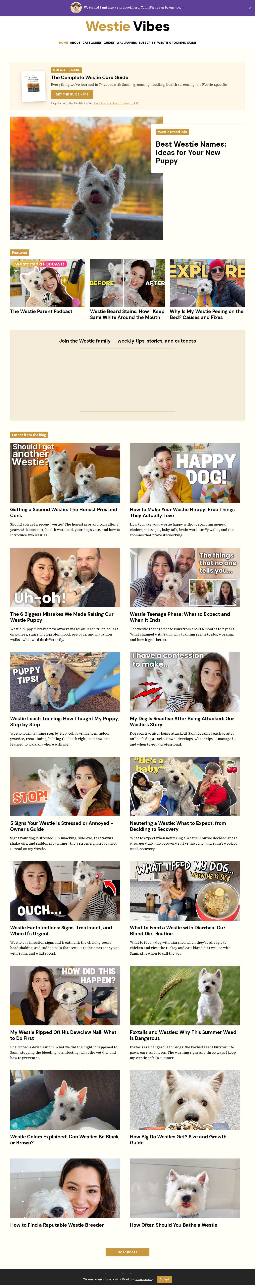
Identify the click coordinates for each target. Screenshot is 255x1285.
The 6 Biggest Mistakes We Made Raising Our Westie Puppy (62, 617)
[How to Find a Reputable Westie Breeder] (65, 1188)
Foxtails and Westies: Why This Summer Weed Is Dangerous (183, 1035)
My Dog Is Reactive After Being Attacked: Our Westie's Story (182, 722)
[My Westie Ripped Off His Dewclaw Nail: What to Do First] (65, 995)
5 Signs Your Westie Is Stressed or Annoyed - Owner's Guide (61, 826)
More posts (127, 1252)
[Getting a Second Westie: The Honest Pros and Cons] (65, 473)
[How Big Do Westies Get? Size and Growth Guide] (185, 1100)
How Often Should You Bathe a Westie (173, 1225)
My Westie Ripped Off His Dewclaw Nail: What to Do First (63, 1035)
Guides (109, 43)
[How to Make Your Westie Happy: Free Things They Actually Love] (185, 473)
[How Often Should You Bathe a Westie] (185, 1188)
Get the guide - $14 (72, 94)
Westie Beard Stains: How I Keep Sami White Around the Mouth (127, 314)
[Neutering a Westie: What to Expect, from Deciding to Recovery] (185, 786)
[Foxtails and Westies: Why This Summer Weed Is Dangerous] (185, 995)
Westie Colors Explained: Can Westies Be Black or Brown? (64, 1140)
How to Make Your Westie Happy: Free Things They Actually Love (182, 512)
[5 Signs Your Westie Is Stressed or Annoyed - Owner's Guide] (65, 786)
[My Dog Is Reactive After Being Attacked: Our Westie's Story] (185, 682)
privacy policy (144, 1279)
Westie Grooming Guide (176, 43)
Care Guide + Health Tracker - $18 (116, 103)
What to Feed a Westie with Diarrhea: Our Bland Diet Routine (177, 931)
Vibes (26, 26)
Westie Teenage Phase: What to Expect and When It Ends (180, 617)
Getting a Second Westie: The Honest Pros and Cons (63, 512)
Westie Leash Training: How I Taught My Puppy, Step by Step (64, 722)
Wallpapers (127, 43)
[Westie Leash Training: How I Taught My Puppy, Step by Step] (65, 682)
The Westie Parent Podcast (41, 311)
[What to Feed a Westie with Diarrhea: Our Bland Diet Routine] (185, 891)
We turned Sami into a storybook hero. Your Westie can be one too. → (134, 7)
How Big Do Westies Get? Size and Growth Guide (178, 1140)
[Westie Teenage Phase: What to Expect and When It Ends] (185, 577)
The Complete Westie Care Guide (89, 77)
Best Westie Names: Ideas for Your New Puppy (191, 152)
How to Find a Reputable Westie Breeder (57, 1225)
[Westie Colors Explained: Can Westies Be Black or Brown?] (65, 1100)
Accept (164, 1279)
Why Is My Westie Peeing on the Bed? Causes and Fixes (206, 314)
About (75, 43)
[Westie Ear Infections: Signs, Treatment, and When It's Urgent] (65, 891)
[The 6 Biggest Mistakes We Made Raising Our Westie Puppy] (65, 577)
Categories (92, 43)
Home (63, 43)
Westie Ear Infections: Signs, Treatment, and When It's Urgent (61, 931)
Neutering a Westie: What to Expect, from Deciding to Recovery (178, 826)
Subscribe (147, 43)
